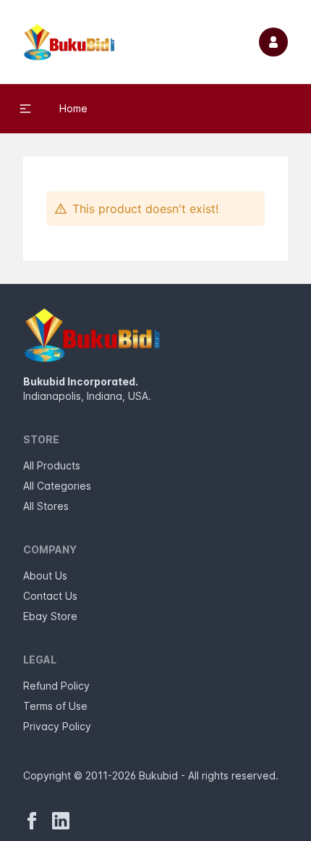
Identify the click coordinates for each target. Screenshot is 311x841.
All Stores (46, 506)
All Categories (57, 486)
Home (73, 108)
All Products (51, 465)
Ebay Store (50, 616)
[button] (25, 108)
